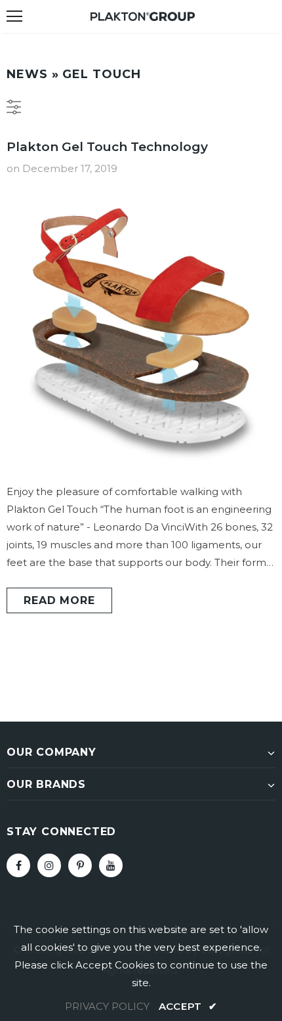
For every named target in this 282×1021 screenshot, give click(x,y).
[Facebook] (18, 865)
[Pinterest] (80, 865)
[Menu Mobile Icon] (14, 16)
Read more (59, 600)
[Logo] (143, 15)
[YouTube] (111, 865)
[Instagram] (49, 865)
